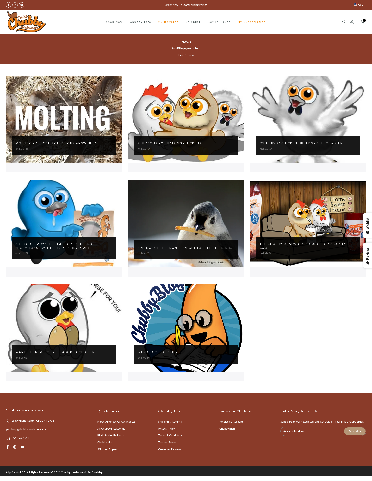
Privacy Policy (166, 428)
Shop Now (114, 21)
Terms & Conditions (170, 435)
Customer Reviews (169, 449)
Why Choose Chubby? (159, 352)
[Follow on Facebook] (8, 5)
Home (180, 54)
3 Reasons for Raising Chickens (170, 143)
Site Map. (97, 472)
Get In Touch (219, 21)
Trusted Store (167, 442)
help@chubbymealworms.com (29, 429)
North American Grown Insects (116, 421)
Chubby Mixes (106, 442)
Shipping (193, 21)
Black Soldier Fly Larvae (111, 435)
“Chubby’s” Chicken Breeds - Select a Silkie (303, 143)
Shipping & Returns (170, 421)
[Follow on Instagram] (15, 5)
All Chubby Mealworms (111, 428)
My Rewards (168, 21)
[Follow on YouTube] (21, 5)
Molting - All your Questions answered (56, 143)
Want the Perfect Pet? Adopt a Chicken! (56, 352)
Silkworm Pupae (107, 449)
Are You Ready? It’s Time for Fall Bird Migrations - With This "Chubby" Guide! (54, 246)
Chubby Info (140, 21)
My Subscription (252, 21)
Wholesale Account (231, 421)
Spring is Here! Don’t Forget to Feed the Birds (185, 247)
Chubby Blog (227, 428)
